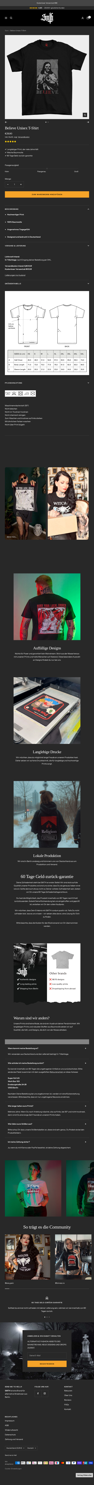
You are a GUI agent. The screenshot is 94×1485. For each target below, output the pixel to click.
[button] (10, 141)
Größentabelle (13, 284)
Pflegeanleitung (13, 383)
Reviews (67, 1400)
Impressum (9, 1421)
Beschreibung (11, 209)
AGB (7, 1425)
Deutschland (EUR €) (14, 1448)
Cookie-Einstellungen (13, 1469)
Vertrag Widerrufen (84, 1475)
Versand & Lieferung (15, 246)
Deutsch (30, 1448)
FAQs (66, 1404)
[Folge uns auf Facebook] (38, 1393)
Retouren (68, 1390)
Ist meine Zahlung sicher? (19, 1142)
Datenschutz (10, 1434)
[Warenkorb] (88, 18)
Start (7, 31)
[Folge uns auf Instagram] (44, 1393)
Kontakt (67, 1409)
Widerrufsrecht (11, 1430)
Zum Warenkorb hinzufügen (47, 194)
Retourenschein (57, 1072)
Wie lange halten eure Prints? (20, 1106)
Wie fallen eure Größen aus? (20, 1124)
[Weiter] (88, 122)
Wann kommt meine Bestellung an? (23, 1048)
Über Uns (68, 1395)
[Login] (83, 18)
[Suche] (11, 18)
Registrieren (47, 1364)
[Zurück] (6, 122)
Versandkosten (23, 137)
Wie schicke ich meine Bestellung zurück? (26, 1063)
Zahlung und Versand (14, 1439)
